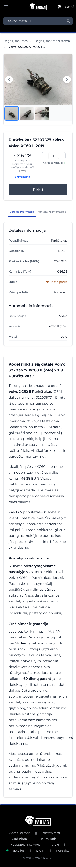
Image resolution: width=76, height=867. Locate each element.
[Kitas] (67, 79)
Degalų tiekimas (15, 41)
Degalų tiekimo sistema (52, 41)
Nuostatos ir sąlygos (25, 845)
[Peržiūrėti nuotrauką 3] (42, 113)
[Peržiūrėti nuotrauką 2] (27, 113)
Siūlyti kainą (22, 176)
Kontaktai (63, 850)
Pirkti (38, 189)
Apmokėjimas (20, 833)
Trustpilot (17, 850)
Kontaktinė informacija (51, 211)
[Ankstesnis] (9, 79)
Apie (55, 845)
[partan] (38, 821)
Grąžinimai (20, 839)
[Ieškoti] (68, 21)
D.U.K (40, 850)
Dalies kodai (48, 839)
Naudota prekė (56, 282)
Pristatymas (51, 833)
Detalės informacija (22, 211)
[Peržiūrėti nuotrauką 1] (11, 113)
